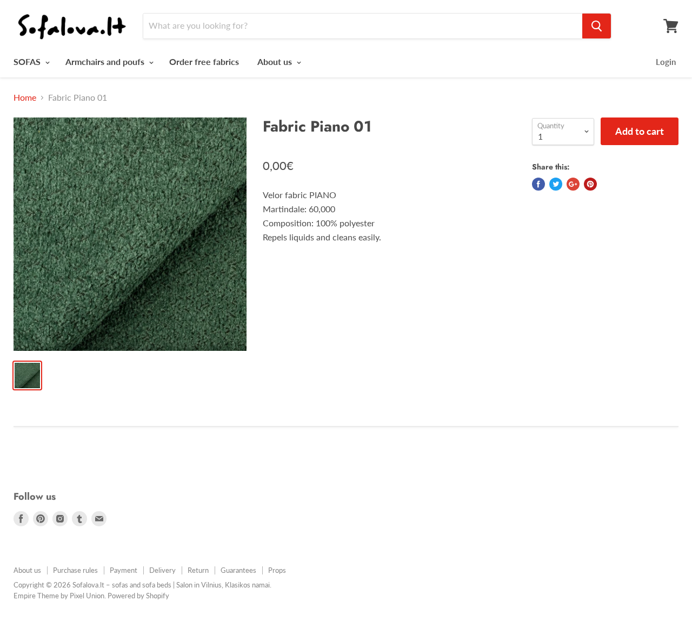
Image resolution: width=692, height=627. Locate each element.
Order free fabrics (204, 61)
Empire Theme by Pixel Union (59, 595)
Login (666, 62)
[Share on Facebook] (538, 184)
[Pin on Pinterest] (590, 184)
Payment (123, 570)
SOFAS (28, 61)
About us (275, 61)
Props (277, 570)
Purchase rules (75, 570)
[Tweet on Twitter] (555, 184)
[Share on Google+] (573, 184)
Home (25, 97)
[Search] (596, 26)
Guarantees (238, 570)
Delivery (162, 570)
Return (198, 570)
